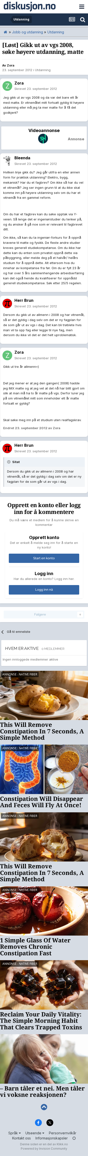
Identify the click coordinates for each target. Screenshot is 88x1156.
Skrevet (35, 89)
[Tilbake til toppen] (44, 1107)
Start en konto (44, 558)
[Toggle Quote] (9, 462)
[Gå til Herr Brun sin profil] (7, 303)
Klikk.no (62, 1144)
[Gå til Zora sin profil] (7, 86)
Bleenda (22, 157)
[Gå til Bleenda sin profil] (7, 161)
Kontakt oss (21, 1138)
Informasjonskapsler (51, 1138)
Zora (10, 65)
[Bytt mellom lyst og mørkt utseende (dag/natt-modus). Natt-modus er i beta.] (74, 1138)
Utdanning (43, 70)
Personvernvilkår (62, 1133)
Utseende (33, 1133)
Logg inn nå (44, 589)
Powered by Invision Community (44, 1148)
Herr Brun (23, 300)
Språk (13, 1133)
